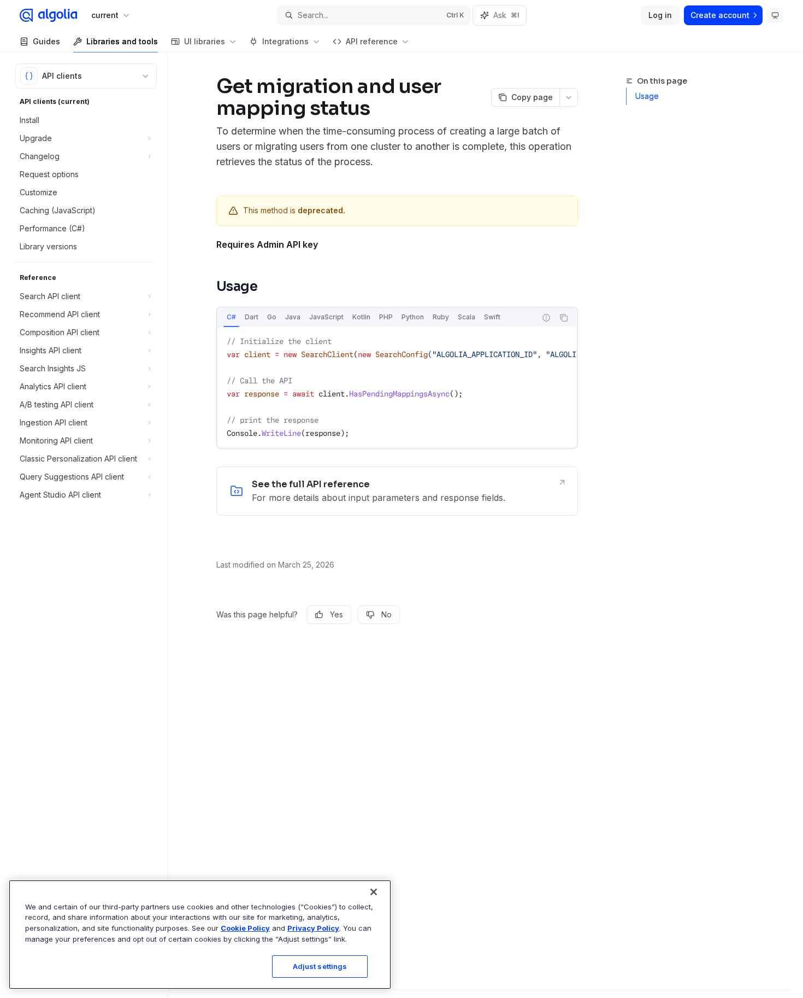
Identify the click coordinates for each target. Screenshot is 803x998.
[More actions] (568, 97)
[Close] (374, 892)
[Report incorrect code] (546, 318)
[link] (397, 491)
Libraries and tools (122, 41)
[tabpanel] (397, 387)
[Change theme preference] (775, 15)
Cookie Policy (245, 928)
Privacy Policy (313, 928)
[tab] (231, 317)
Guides (46, 41)
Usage (647, 96)
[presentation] (397, 387)
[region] (200, 934)
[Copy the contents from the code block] (564, 318)
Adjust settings (320, 966)
